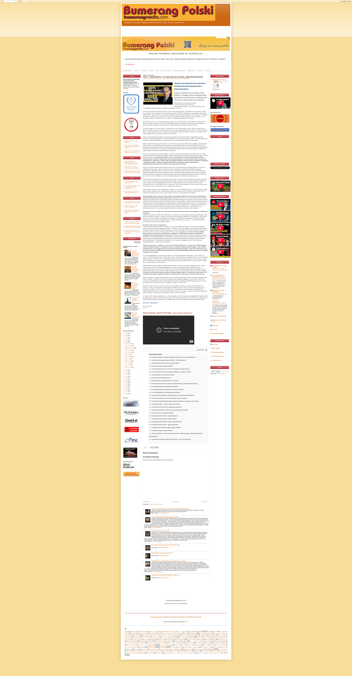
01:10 (150, 363)
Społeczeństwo (188, 649)
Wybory (150, 653)
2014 (126, 385)
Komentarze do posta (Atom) (156, 504)
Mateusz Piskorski (171, 643)
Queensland (217, 647)
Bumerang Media (166, 70)
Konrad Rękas (170, 639)
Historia (174, 636)
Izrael (211, 636)
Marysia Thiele (161, 643)
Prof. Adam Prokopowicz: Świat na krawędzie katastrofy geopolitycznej (132, 187)
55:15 (150, 439)
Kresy (214, 639)
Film (177, 635)
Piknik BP (190, 645)
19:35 (150, 386)
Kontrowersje (180, 639)
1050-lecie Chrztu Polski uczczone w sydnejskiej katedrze (135, 285)
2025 (126, 335)
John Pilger (198, 638)
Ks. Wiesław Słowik (160, 641)
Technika (129, 651)
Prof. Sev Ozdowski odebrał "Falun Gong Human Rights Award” (135, 253)
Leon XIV (193, 641)
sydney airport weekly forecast (220, 159)
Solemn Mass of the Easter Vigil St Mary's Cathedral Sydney (132, 151)
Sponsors (199, 70)
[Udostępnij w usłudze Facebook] (156, 447)
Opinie (168, 78)
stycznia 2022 (128, 367)
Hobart (181, 636)
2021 (126, 370)
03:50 (150, 366)
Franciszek (203, 635)
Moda (201, 643)
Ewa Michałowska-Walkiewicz (150, 635)
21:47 (150, 389)
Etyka (131, 635)
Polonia (136, 70)
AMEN (126, 631)
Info (193, 636)
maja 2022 (127, 358)
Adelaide (161, 631)
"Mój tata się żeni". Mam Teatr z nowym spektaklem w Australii (132, 222)
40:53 (150, 416)
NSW (215, 642)
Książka (169, 641)
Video (197, 651)
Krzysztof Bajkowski (146, 641)
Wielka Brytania (224, 651)
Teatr (226, 649)
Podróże (198, 645)
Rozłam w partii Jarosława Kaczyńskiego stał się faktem (131, 167)
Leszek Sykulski (209, 641)
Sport (178, 649)
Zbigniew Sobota (183, 653)
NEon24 (145, 308)
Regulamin (182, 617)
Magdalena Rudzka (128, 642)
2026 (126, 333)
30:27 (150, 401)
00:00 (150, 357)
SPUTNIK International (218, 333)
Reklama (191, 617)
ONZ (139, 645)
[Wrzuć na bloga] (152, 447)
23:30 (150, 392)
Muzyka (207, 643)
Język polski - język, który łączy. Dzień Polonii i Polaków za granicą (132, 211)
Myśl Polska (215, 301)
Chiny (158, 633)
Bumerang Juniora (179, 70)
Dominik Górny (178, 633)
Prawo (197, 647)
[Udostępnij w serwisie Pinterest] (158, 447)
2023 (126, 340)
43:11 (150, 418)
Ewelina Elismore (164, 634)
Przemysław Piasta (206, 647)
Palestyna (162, 645)
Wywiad (159, 653)
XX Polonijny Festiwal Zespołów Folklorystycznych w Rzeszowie (132, 171)
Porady (180, 647)
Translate (222, 373)
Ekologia (202, 633)
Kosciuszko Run (192, 639)
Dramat (186, 633)
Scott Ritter (163, 649)
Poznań (186, 647)
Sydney (210, 649)
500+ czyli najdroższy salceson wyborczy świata (136, 314)
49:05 (150, 424)
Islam (206, 636)
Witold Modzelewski (132, 653)
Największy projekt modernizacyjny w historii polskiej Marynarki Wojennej (131, 162)
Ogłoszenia (191, 70)
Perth (184, 645)
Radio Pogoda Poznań (218, 352)
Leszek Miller (200, 641)
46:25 (150, 421)
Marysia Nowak (151, 642)
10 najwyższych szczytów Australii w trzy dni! (136, 299)
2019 (126, 374)
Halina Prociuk (137, 636)
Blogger (186, 621)
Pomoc (173, 647)
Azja (209, 631)
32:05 (150, 404)
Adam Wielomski (143, 631)
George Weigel (222, 634)
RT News (214, 329)
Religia (129, 649)
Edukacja (193, 633)
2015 (126, 383)
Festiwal (172, 634)
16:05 (150, 377)
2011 (126, 391)
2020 (126, 372)
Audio (190, 631)
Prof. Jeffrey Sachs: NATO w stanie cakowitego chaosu (165, 545)
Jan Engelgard (219, 636)
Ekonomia (208, 633)
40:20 (150, 413)
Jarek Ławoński (155, 638)
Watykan (215, 651)
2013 (126, 387)
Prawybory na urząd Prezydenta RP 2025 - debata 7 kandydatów (132, 226)
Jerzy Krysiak (172, 638)
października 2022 (129, 348)
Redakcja (208, 70)
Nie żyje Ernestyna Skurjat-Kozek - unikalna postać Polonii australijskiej (132, 232)
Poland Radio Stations (218, 356)
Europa (146, 78)
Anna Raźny (180, 631)
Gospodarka (127, 636)
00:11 (150, 360)
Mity (197, 642)
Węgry (166, 653)
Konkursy (161, 639)
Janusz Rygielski (145, 638)
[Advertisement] (165, 30)
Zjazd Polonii (201, 653)
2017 (126, 378)
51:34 (150, 427)
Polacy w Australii (220, 645)
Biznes (220, 631)
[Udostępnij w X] (154, 447)
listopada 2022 (128, 346)
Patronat (178, 645)
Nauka (226, 643)
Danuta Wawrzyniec (167, 633)
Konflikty (157, 78)
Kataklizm (126, 639)
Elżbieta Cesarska (218, 633)
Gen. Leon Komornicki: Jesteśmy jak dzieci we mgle (164, 517)
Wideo (184, 78)
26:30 (150, 398)
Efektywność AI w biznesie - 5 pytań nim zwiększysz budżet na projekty (219, 280)
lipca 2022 (127, 354)
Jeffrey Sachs (164, 638)
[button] (200, 350)
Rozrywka (144, 649)
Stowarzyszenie (156, 617)
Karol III (224, 638)
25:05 (150, 395)
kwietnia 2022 (128, 361)
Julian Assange (206, 638)
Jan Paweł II (137, 638)
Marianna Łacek (139, 643)
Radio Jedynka (216, 348)
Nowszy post (146, 501)
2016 (126, 380)
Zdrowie (191, 653)
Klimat (146, 639)
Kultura (184, 641)
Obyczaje (145, 645)
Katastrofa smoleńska (136, 639)
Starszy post (205, 501)
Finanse (185, 635)
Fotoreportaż (193, 635)
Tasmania (221, 649)
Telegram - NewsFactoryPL (219, 316)
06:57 (150, 369)
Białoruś (215, 631)
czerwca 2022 (128, 356)
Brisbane (133, 633)
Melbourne (189, 643)
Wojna (188, 78)
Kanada (219, 638)
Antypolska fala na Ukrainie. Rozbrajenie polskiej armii (165, 575)
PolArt (212, 645)
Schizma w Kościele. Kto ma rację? (160, 531)
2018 (126, 376)
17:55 (150, 380)
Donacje (198, 617)
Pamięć (169, 645)
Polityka (142, 647)
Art (186, 631)
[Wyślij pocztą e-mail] (151, 447)
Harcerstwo (147, 636)
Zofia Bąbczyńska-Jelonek (213, 653)
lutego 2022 (127, 365)
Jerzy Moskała (182, 638)
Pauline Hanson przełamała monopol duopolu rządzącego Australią (131, 147)
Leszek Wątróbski (220, 641)
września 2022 (128, 350)
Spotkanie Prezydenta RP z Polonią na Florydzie (131, 206)
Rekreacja (225, 647)
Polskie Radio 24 (216, 360)
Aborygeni (133, 631)
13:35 (150, 375)
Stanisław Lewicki (199, 649)
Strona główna (127, 70)
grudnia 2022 (127, 343)
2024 (126, 337)
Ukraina (178, 78)
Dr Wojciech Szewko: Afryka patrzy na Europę (131, 182)
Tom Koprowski (157, 651)
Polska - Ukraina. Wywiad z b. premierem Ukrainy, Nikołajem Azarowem (170, 509)
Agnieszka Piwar (170, 631)
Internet (200, 636)
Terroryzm (137, 651)
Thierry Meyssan (146, 651)
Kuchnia (177, 641)
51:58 (150, 430)
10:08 (150, 372)
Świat (157, 70)
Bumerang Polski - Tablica (219, 79)
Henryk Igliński (155, 636)
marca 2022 (127, 363)
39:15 (150, 410)
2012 (126, 389)
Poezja (206, 645)
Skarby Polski (170, 649)
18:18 (150, 383)
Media (181, 643)
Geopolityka (151, 78)
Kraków (208, 639)
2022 (126, 342)
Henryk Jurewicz (166, 636)
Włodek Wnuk (174, 653)
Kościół (201, 639)
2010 (126, 393)
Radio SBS (215, 344)
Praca (192, 647)
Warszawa (206, 651)
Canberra (152, 633)
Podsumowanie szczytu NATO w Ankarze (162, 553)
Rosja (172, 78)
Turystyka (175, 651)
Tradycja (166, 651)
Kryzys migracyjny (223, 639)
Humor (187, 636)
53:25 (150, 433)
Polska (151, 70)
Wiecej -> (168, 512)
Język (213, 638)
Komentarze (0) (161, 512)
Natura (219, 643)
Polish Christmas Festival (130, 647)
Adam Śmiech (153, 631)
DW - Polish (215, 325)
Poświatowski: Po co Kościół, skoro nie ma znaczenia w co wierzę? (168, 561)
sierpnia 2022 (128, 352)
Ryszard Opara (153, 649)
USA (182, 78)
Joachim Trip (190, 638)
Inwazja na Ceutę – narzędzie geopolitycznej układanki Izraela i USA (219, 304)
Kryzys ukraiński (163, 78)
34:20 (150, 407)
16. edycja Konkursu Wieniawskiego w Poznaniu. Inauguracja (136, 269)
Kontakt (174, 617)
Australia (143, 70)
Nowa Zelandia (132, 645)
